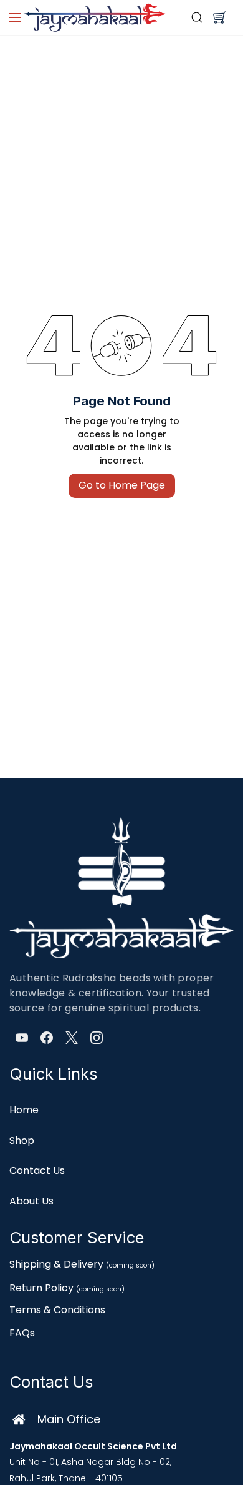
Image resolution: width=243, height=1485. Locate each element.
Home (24, 1110)
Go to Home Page (122, 485)
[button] (219, 17)
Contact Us (37, 1170)
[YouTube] (21, 1037)
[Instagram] (96, 1037)
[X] (71, 1037)
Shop (21, 1140)
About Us (31, 1201)
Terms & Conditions (57, 1310)
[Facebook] (46, 1037)
